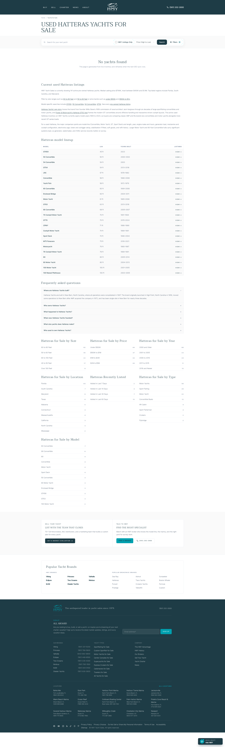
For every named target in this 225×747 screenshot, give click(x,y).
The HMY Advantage (143, 647)
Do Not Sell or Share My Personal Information (125, 724)
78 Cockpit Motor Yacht (52, 252)
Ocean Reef (82, 699)
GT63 (45, 204)
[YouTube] (58, 726)
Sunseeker (163, 576)
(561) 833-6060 (132, 704)
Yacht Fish (47, 183)
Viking (48, 576)
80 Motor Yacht (49, 262)
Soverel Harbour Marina (62, 711)
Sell (53, 7)
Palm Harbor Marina (134, 699)
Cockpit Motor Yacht (51, 231)
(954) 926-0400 (132, 695)
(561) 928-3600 (84, 671)
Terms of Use (149, 724)
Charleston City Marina (135, 711)
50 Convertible (78, 104)
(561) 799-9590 (107, 695)
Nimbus (92, 580)
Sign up (166, 631)
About (85, 7)
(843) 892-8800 (83, 654)
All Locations (165, 686)
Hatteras (115, 580)
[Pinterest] (78, 726)
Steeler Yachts (73, 584)
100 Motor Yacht (49, 268)
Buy (45, 7)
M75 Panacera (48, 241)
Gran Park (81, 690)
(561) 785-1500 (84, 664)
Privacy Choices (100, 724)
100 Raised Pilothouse (51, 273)
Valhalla (92, 576)
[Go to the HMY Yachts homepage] (112, 7)
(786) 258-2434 (83, 704)
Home (43, 18)
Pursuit (114, 584)
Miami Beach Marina (61, 699)
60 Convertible (49, 189)
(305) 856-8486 (58, 704)
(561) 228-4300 (84, 661)
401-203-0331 (155, 716)
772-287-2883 (107, 716)
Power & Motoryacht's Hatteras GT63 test (72, 113)
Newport (154, 711)
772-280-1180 (82, 695)
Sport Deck (47, 236)
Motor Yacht (48, 199)
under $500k (111, 99)
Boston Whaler (164, 580)
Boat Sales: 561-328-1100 (110, 704)
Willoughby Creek (108, 711)
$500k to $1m (124, 99)
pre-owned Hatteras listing (120, 104)
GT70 (45, 220)
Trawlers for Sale (100, 672)
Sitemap (84, 728)
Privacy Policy (86, 724)
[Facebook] (54, 726)
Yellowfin (139, 588)
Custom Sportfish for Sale (103, 650)
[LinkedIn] (67, 726)
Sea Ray (115, 576)
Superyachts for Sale (102, 661)
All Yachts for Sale (101, 676)
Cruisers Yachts (142, 584)
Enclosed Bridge (49, 194)
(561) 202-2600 (177, 7)
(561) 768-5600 (84, 650)
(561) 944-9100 (84, 668)
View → (178, 152)
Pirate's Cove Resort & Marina (159, 700)
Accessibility (161, 724)
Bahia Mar (57, 690)
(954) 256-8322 (58, 695)
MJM (48, 584)
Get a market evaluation (58, 541)
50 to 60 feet (82, 99)
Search (162, 42)
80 (44, 257)
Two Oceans (72, 580)
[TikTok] (70, 726)
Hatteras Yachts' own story (51, 109)
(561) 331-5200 (84, 647)
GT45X (68, 104)
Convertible (47, 178)
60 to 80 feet (68, 99)
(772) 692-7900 (83, 716)
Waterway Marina (84, 711)
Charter (64, 7)
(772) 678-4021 (156, 707)
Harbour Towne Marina (135, 690)
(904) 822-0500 (156, 695)
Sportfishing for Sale (101, 647)
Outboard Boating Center (111, 699)
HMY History (139, 650)
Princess (71, 576)
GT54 (99, 104)
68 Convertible (49, 210)
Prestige (115, 588)
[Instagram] (63, 726)
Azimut (138, 576)
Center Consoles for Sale (103, 658)
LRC (44, 173)
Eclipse (49, 580)
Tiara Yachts (140, 580)
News (76, 7)
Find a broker (125, 540)
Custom (162, 588)
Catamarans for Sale (102, 669)
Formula (162, 584)
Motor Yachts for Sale (102, 654)
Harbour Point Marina (110, 690)
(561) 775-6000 (58, 716)
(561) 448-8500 (84, 657)
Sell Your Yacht (140, 658)
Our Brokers (139, 654)
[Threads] (74, 726)
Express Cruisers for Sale (103, 665)
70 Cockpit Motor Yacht (52, 215)
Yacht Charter (140, 661)
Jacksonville (155, 690)
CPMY (45, 225)
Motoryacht (47, 246)
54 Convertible (90, 104)
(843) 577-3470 (132, 716)
